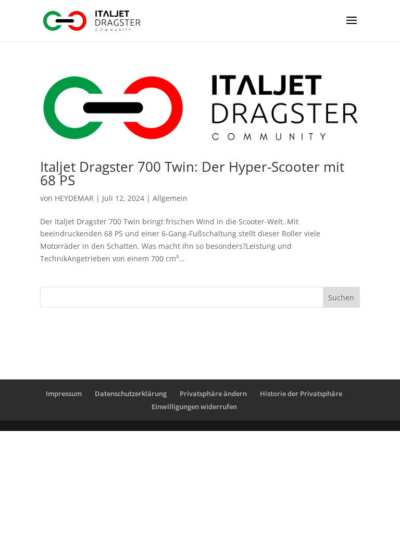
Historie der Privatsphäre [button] (301, 393)
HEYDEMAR (74, 198)
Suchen (341, 297)
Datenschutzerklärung (131, 393)
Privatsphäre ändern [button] (213, 393)
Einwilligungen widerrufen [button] (194, 406)
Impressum (64, 393)
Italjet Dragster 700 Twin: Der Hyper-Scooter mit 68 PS (192, 173)
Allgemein (170, 198)
